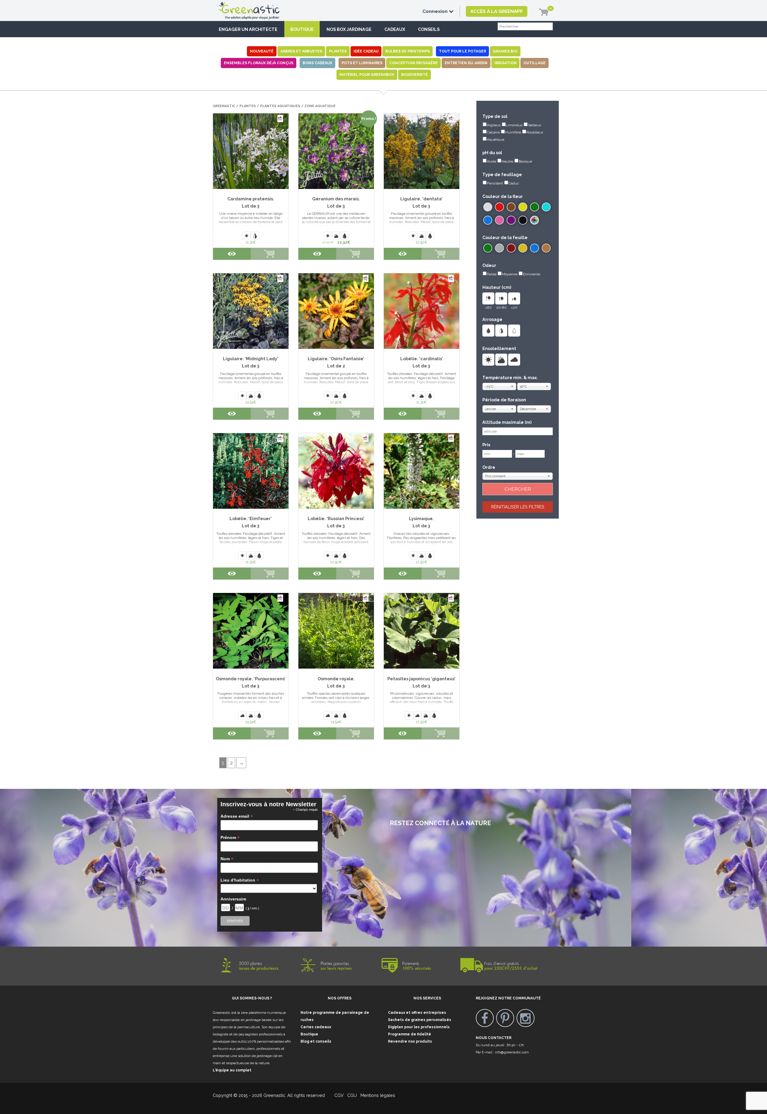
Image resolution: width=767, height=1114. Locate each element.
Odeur (489, 265)
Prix (486, 444)
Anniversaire (233, 899)
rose (499, 220)
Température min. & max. (510, 377)
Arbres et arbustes (301, 51)
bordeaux (511, 248)
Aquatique (495, 139)
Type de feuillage (502, 174)
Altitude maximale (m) (507, 422)
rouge (499, 206)
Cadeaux (394, 29)
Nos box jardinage (349, 29)
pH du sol (492, 152)
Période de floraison (504, 399)
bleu (487, 220)
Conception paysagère (413, 63)
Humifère (513, 132)
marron (511, 206)
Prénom (230, 837)
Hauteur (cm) (496, 287)
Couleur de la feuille (505, 237)
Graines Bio (505, 51)
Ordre (488, 467)
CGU (352, 1095)
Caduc (513, 183)
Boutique (302, 29)
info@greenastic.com (512, 1052)
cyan (546, 206)
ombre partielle (501, 360)
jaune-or (522, 248)
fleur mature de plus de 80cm (488, 298)
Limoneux (514, 125)
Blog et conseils (316, 1041)
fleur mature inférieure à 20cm (514, 298)
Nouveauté (262, 51)
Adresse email (237, 816)
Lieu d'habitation (240, 880)
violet (511, 220)
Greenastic (224, 106)
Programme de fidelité (409, 1034)
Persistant (495, 183)
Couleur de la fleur (502, 196)
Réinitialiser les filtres (517, 506)
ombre (514, 360)
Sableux (534, 125)
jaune (522, 206)
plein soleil (488, 360)
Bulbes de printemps (407, 51)
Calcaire (493, 132)
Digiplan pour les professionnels (419, 1027)
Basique (525, 161)
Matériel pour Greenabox (366, 74)
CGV (335, 1095)
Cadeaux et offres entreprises (417, 1013)
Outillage (534, 63)
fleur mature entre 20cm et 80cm (501, 298)
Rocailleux (534, 132)
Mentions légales (377, 1095)
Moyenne (509, 274)
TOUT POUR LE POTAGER (462, 51)
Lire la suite (355, 254)
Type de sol (495, 116)
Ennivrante (531, 274)
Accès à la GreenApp (496, 11)
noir (522, 220)
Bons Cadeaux (317, 63)
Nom (227, 859)
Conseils (429, 29)
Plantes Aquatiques (280, 106)
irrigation (505, 63)
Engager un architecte (248, 29)
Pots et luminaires (362, 63)
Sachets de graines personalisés (419, 1020)
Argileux (494, 125)
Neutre (507, 161)
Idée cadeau (366, 51)
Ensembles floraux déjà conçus (258, 63)
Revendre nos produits (410, 1041)
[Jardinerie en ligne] (258, 5)
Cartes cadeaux (316, 1027)
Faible (491, 274)
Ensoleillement (499, 348)
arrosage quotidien (488, 331)
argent (499, 248)
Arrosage (492, 319)
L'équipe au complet (232, 1070)
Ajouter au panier (270, 254)
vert (534, 206)
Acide (491, 161)
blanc (487, 206)
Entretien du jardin (466, 63)
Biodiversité (414, 74)
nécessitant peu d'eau (514, 331)
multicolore (534, 220)
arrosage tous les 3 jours (501, 331)
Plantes (338, 51)
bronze (546, 248)
